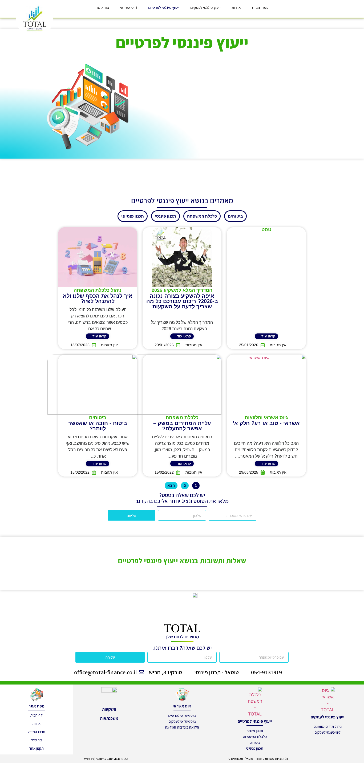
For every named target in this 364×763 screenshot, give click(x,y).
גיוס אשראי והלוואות (266, 417)
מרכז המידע (36, 731)
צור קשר (102, 7)
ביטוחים (97, 417)
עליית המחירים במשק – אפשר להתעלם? (182, 425)
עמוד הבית (260, 7)
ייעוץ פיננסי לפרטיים (163, 7)
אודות (236, 7)
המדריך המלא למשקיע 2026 (182, 290)
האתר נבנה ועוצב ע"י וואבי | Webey (106, 759)
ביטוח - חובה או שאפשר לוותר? (97, 425)
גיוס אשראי (128, 7)
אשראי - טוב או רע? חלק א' (266, 423)
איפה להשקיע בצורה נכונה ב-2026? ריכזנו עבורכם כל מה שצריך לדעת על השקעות (182, 301)
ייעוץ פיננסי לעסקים (205, 7)
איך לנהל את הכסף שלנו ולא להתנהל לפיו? (97, 298)
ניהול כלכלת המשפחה (98, 290)
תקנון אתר (36, 748)
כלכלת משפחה (182, 417)
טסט (266, 229)
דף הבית (36, 715)
